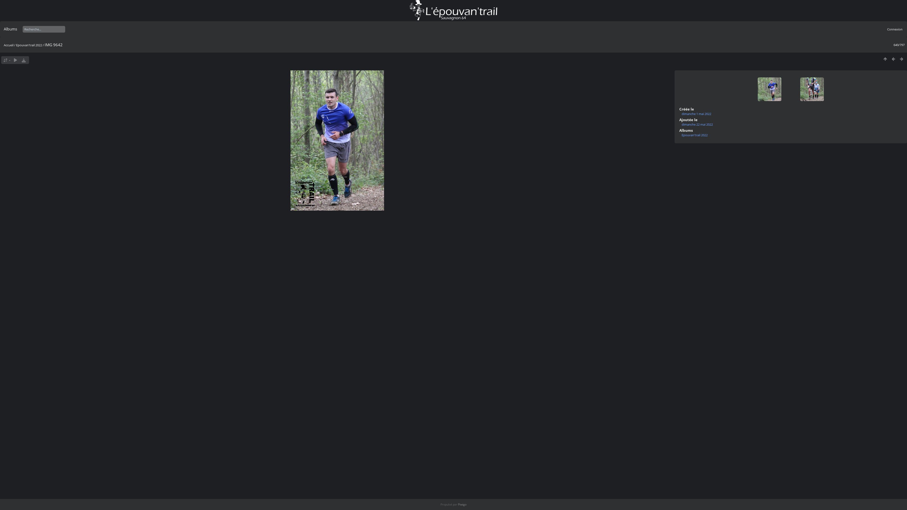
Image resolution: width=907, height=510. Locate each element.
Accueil (8, 45)
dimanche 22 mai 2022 (697, 124)
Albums (10, 29)
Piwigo (462, 504)
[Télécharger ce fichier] (24, 60)
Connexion (895, 29)
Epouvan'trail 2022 (29, 45)
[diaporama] (15, 60)
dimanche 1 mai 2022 (696, 114)
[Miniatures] (885, 59)
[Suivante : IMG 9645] (902, 59)
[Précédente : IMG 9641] (893, 59)
